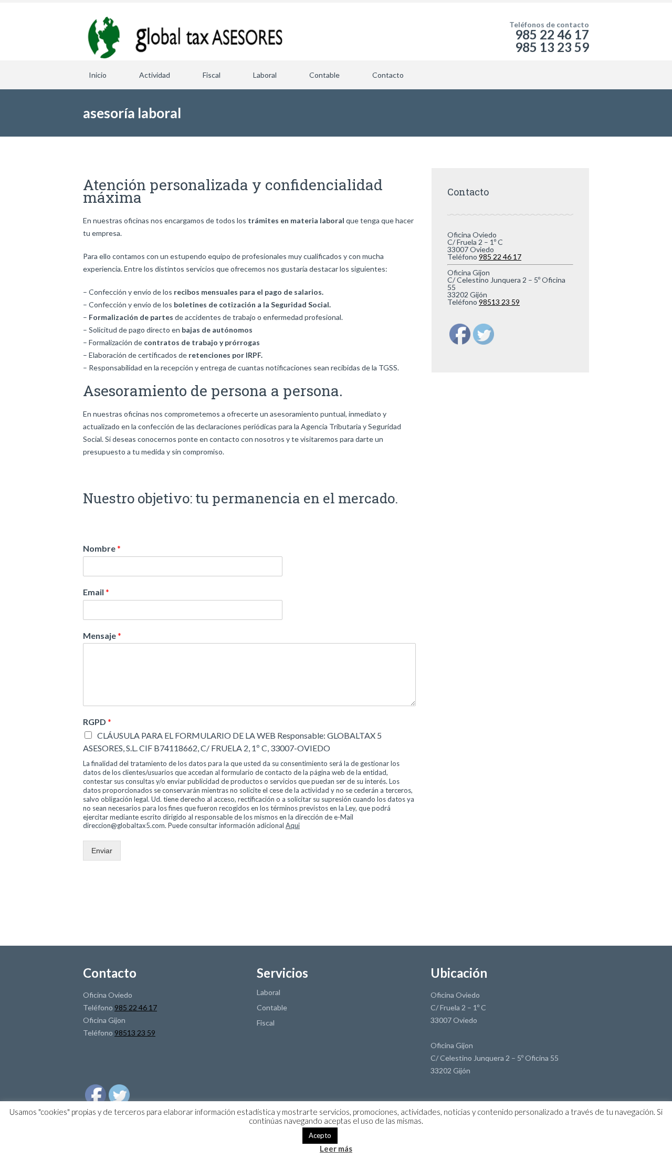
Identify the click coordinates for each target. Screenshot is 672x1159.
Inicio (98, 74)
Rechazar (355, 1135)
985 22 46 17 (500, 256)
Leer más (336, 1149)
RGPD (97, 722)
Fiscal (211, 74)
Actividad (154, 74)
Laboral (265, 74)
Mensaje (102, 635)
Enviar (101, 850)
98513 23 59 (499, 301)
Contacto (388, 74)
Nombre (102, 548)
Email (96, 592)
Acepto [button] (320, 1135)
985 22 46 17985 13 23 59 (552, 41)
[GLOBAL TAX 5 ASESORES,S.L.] (183, 31)
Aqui (293, 825)
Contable (324, 74)
